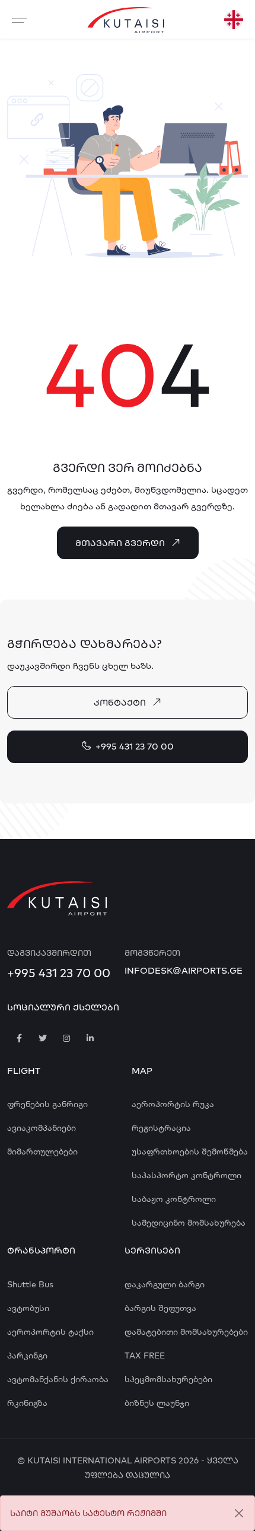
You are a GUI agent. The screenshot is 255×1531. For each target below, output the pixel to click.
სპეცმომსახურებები (168, 1379)
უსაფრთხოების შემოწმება (190, 1151)
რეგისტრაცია (161, 1127)
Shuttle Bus (30, 1284)
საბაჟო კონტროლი (174, 1199)
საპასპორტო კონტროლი (186, 1175)
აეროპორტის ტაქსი (50, 1331)
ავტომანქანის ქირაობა (58, 1379)
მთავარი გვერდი (120, 542)
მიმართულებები (42, 1151)
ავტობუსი (28, 1308)
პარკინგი (27, 1355)
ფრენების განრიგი (47, 1104)
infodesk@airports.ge (184, 970)
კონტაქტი (120, 702)
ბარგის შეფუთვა (160, 1308)
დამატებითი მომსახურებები (186, 1331)
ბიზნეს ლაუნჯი (157, 1403)
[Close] (238, 1513)
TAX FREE (145, 1355)
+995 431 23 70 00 (134, 746)
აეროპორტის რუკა (173, 1104)
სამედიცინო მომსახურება (189, 1222)
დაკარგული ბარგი (165, 1284)
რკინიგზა (27, 1403)
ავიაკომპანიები (41, 1127)
